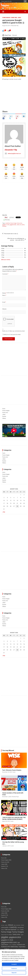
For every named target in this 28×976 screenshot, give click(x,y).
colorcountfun (5, 927)
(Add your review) (5, 259)
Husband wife (21, 944)
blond (22, 925)
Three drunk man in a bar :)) (11, 233)
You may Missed (8, 750)
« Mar (3, 512)
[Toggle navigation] (3, 11)
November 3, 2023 (6, 796)
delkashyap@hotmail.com (14, 153)
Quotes (4, 416)
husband (14, 944)
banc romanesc (17, 925)
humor (10, 944)
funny (21, 929)
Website (4, 309)
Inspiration (22, 947)
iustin (14, 772)
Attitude (10, 925)
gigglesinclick (13, 224)
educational (20, 927)
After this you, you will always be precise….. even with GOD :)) (15, 239)
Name (4, 295)
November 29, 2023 (7, 772)
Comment (5, 274)
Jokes (19, 17)
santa (23, 224)
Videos (4, 418)
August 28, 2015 (6, 25)
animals (2, 925)
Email (4, 302)
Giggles (5, 5)
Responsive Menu (25, 1)
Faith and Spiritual (10, 929)
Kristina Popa (15, 796)
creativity (7, 223)
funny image (13, 223)
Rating (4, 293)
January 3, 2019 (6, 846)
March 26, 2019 (6, 821)
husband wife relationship (9, 947)
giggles (4, 937)
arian (6, 925)
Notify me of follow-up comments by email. (13, 331)
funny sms (19, 223)
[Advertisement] (14, 95)
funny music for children (6, 934)
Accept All (14, 964)
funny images (18, 932)
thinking (4, 226)
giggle (22, 934)
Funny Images (6, 17)
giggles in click (5, 224)
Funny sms (14, 17)
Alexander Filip (14, 25)
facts (2, 929)
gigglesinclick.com (9, 942)
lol (20, 224)
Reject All (14, 972)
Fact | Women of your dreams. (12, 770)
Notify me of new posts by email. (12, 334)
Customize (14, 968)
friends (18, 929)
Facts (3, 408)
